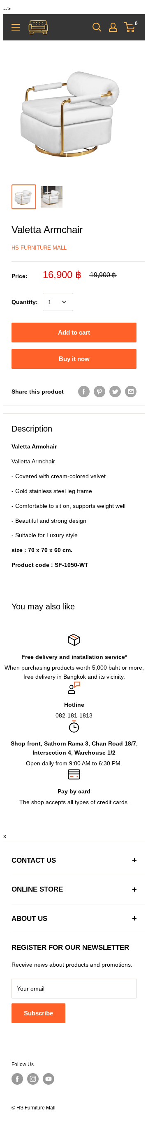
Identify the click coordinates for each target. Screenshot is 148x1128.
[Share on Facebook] (84, 391)
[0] (130, 27)
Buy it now (74, 358)
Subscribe (38, 1013)
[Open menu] (16, 27)
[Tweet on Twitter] (115, 391)
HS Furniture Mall (39, 248)
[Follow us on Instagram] (33, 1079)
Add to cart (74, 332)
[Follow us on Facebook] (17, 1079)
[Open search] (97, 27)
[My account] (113, 27)
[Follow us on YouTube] (48, 1079)
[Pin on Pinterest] (99, 391)
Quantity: (25, 302)
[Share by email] (130, 391)
